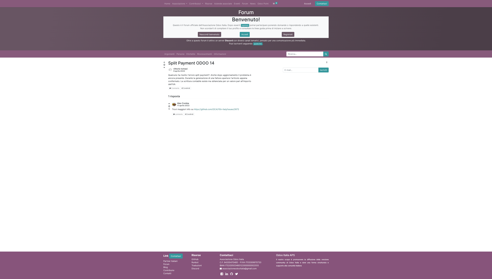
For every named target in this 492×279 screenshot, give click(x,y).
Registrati (288, 34)
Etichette (190, 54)
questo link (258, 44)
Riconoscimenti (204, 54)
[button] (327, 62)
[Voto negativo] (164, 67)
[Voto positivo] (164, 62)
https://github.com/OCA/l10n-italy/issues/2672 (216, 109)
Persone (180, 54)
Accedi (307, 3)
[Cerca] (326, 54)
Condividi (186, 88)
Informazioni (220, 54)
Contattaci (322, 3)
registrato (245, 25)
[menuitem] (167, 3)
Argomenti (169, 54)
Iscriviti (323, 70)
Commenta (175, 88)
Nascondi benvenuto (209, 34)
